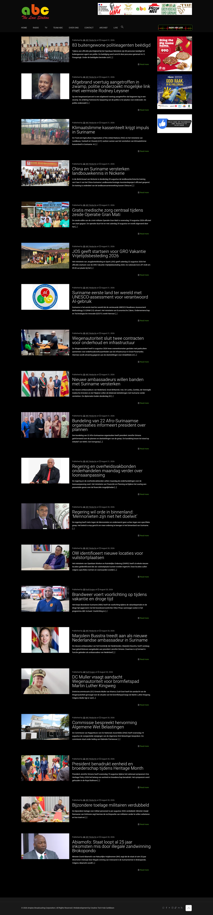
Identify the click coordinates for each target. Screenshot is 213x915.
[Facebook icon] (166, 907)
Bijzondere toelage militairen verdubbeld (110, 805)
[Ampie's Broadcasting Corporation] (41, 11)
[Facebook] (174, 132)
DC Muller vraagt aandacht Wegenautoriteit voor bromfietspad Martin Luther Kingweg (105, 681)
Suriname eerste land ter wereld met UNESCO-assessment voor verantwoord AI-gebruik (110, 297)
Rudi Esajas (90, 589)
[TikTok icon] (175, 907)
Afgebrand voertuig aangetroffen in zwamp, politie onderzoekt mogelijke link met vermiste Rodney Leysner (111, 86)
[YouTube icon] (169, 907)
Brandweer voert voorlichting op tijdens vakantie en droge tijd (109, 596)
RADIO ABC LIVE (176, 27)
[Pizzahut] (174, 70)
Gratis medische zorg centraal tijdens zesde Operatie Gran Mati (107, 212)
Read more (144, 64)
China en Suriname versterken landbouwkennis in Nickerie (100, 171)
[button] (122, 27)
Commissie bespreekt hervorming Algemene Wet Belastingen (104, 724)
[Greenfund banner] (174, 108)
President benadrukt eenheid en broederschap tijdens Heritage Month (107, 766)
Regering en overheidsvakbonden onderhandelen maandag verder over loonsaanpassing (107, 471)
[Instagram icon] (172, 907)
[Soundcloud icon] (179, 907)
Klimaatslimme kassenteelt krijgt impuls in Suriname (110, 129)
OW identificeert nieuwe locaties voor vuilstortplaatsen (107, 555)
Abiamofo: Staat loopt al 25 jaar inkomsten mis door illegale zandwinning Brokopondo (111, 846)
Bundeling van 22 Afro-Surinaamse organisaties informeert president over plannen (109, 425)
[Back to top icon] (189, 908)
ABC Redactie (91, 40)
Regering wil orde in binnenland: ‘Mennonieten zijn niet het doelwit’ (104, 514)
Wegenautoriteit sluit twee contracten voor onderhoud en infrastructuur (108, 340)
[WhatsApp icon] (163, 907)
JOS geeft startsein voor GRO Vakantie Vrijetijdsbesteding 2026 (109, 253)
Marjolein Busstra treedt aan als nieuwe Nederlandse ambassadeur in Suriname (110, 638)
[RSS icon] (182, 907)
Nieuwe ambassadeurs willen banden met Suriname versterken (108, 381)
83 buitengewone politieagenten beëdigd (111, 45)
